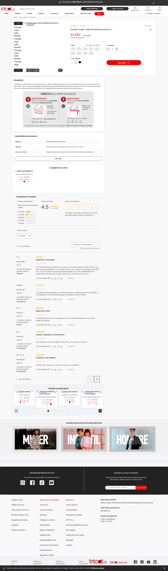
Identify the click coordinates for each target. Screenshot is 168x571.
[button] (6, 13)
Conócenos (44, 505)
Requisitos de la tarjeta (19, 520)
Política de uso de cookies (75, 535)
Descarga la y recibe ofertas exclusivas (82, 2)
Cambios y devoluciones (60, 562)
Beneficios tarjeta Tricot (19, 515)
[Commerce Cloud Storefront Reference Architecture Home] (7, 8)
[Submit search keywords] (74, 8)
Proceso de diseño (46, 510)
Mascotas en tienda (47, 555)
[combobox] (47, 9)
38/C (73, 53)
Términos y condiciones (37, 562)
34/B (73, 49)
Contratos (14, 525)
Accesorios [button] (55, 13)
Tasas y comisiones (18, 530)
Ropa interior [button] (69, 13)
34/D (79, 53)
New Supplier (70, 530)
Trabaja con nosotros (47, 520)
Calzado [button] (41, 13)
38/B (85, 49)
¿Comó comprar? (72, 505)
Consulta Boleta (71, 510)
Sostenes (32, 17)
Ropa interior (23, 17)
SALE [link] (99, 14)
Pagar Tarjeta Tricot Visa (20, 510)
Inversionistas (45, 525)
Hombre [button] (18, 13)
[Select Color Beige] (76, 62)
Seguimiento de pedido (74, 515)
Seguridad (69, 540)
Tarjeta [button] (92, 8)
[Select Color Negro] (80, 62)
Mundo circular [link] (86, 13)
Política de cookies (97, 568)
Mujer (16, 17)
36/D (85, 53)
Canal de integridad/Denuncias (77, 525)
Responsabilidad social (48, 540)
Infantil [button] (29, 13)
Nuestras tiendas (46, 550)
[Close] (153, 2)
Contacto (69, 545)
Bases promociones (83, 562)
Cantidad (110, 45)
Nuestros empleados (47, 530)
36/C (97, 49)
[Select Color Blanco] (72, 62)
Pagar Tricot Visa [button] (117, 8)
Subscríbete (141, 488)
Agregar (121, 62)
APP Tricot (69, 520)
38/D (91, 53)
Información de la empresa (49, 545)
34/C (91, 49)
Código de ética (45, 535)
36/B (79, 49)
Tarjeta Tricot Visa (17, 505)
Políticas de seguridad (14, 563)
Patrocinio (43, 515)
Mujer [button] (7, 13)
